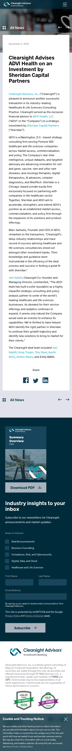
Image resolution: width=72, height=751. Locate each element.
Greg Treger (26, 352)
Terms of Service (34, 615)
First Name (11, 576)
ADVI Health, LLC (43, 116)
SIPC (7, 679)
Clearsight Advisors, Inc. (24, 93)
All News (16, 27)
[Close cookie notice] (65, 719)
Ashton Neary (24, 356)
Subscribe (22, 628)
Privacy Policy (12, 615)
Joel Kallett (15, 277)
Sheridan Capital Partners (43, 125)
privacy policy (26, 746)
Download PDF (22, 487)
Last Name (44, 576)
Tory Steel (41, 352)
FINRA (54, 676)
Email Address (34, 598)
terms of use (12, 746)
